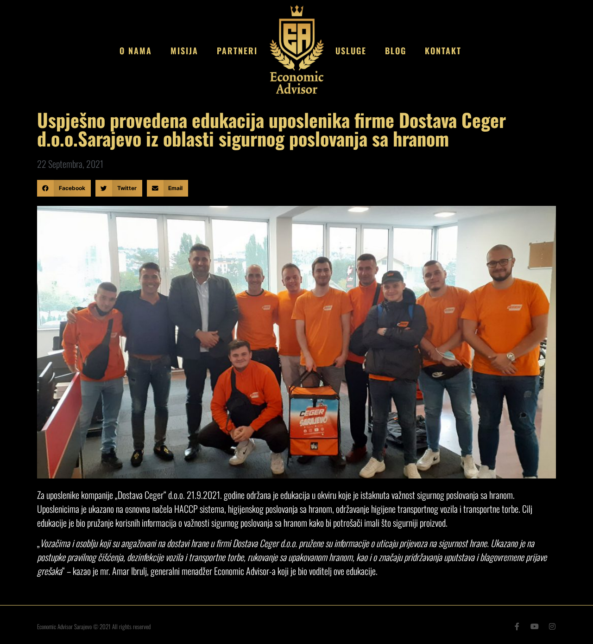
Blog (395, 51)
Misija (184, 51)
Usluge (350, 51)
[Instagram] (552, 626)
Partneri (237, 51)
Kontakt (443, 51)
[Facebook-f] (517, 626)
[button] (64, 188)
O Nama (136, 51)
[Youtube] (534, 626)
